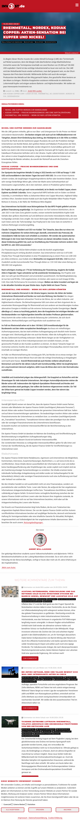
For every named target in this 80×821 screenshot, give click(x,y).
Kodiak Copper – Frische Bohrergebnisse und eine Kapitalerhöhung (38, 113)
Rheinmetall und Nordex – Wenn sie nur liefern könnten (32, 115)
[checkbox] (2, 804)
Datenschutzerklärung (38, 818)
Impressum (22, 818)
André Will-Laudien (35, 91)
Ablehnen (67, 810)
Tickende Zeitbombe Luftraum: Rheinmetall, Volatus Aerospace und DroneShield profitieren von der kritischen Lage (50, 724)
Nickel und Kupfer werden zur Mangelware (26, 110)
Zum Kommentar (30, 658)
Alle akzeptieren (12, 810)
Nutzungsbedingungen (33, 522)
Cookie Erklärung (55, 818)
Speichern (40, 810)
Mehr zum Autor (8, 567)
